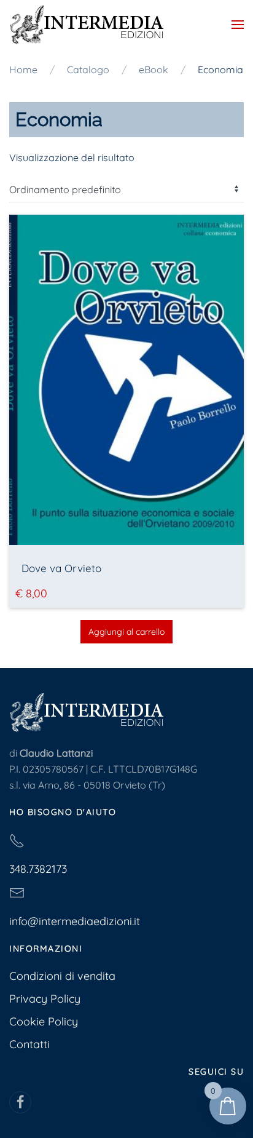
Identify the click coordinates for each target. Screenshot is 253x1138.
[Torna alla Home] (86, 24)
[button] (238, 24)
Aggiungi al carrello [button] (126, 631)
